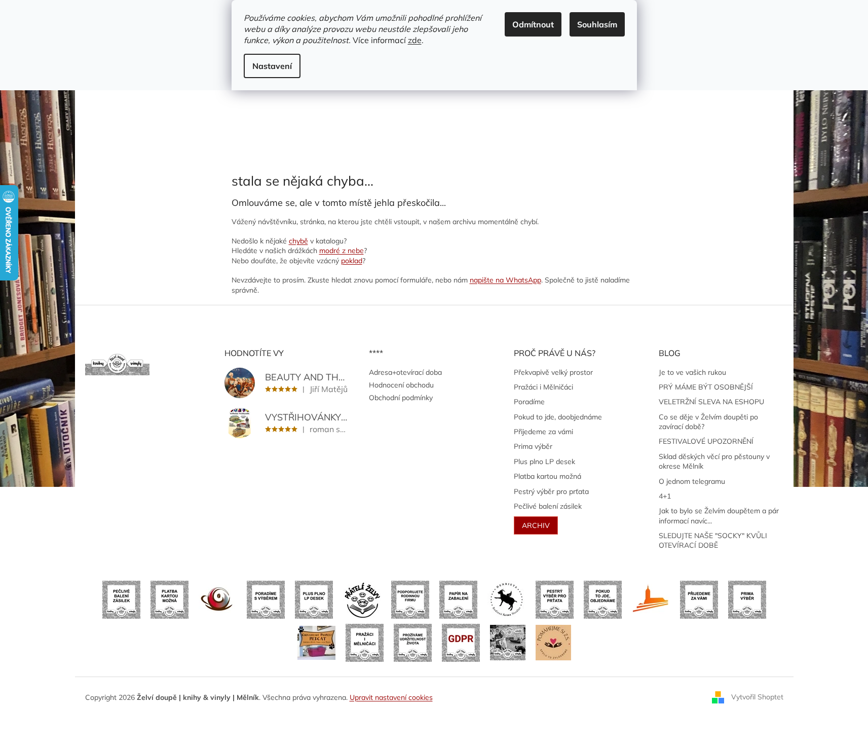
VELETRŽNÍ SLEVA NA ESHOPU (711, 401)
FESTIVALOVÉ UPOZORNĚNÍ (706, 441)
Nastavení (272, 66)
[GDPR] (461, 642)
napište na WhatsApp (505, 280)
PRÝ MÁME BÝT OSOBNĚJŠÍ (706, 387)
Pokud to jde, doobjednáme (558, 416)
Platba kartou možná (547, 476)
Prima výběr (533, 446)
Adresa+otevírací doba (405, 372)
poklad (351, 260)
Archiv (536, 525)
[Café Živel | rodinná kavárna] (218, 599)
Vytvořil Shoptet (757, 696)
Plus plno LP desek (544, 461)
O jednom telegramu (692, 481)
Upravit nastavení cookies (391, 697)
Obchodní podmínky (401, 397)
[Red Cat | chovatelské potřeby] (316, 642)
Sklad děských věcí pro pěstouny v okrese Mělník (714, 461)
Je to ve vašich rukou (692, 372)
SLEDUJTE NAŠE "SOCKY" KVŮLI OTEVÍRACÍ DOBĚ (713, 540)
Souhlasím (597, 24)
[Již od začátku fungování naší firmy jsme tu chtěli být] (365, 642)
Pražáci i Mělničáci (543, 387)
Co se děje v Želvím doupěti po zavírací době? (708, 421)
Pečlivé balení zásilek (548, 506)
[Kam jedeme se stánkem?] (507, 642)
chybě (298, 240)
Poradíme (529, 401)
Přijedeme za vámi (543, 431)
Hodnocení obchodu (401, 385)
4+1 (665, 496)
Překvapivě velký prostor (553, 372)
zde (415, 40)
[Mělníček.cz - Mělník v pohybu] (651, 599)
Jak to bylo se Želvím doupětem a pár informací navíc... (719, 515)
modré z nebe (341, 250)
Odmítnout (533, 24)
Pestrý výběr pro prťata (551, 491)
